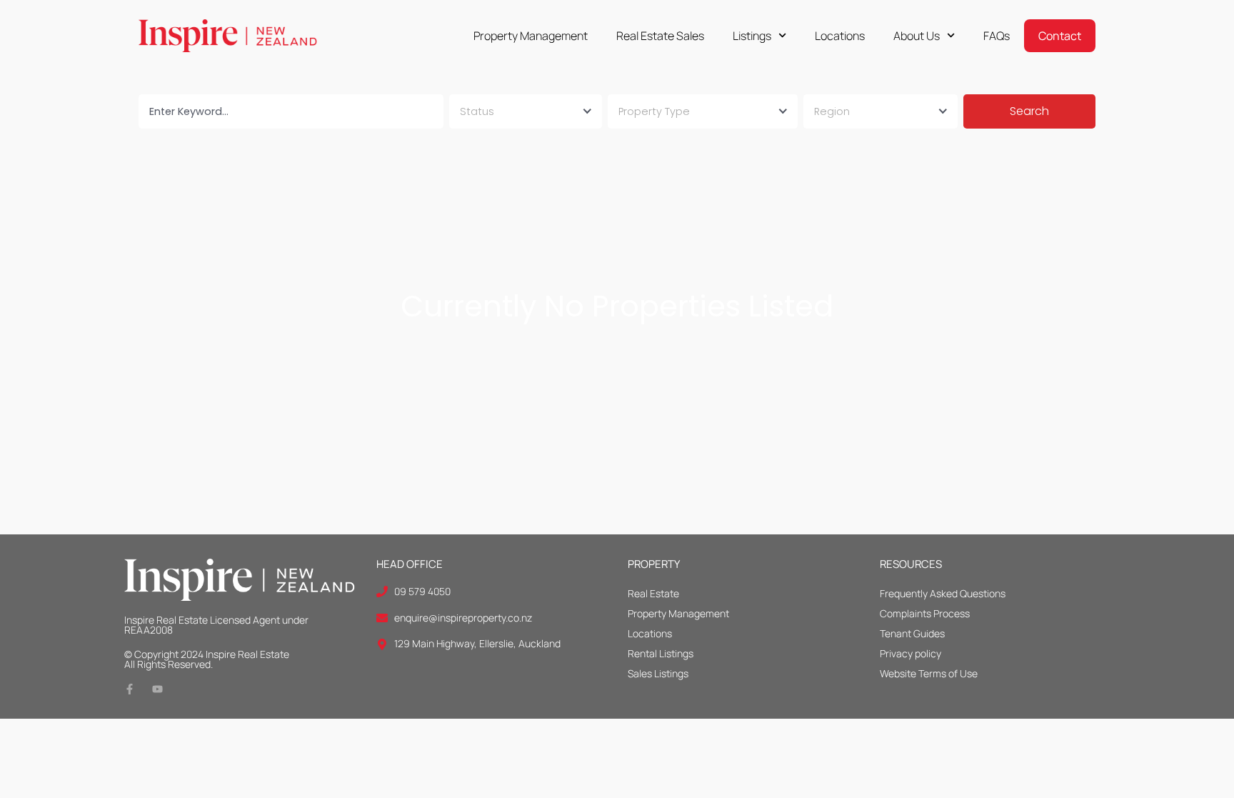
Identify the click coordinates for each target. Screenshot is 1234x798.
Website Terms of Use (929, 673)
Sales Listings (658, 673)
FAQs (996, 36)
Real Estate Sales (660, 36)
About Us (916, 36)
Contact (1059, 36)
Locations (840, 36)
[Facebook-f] (129, 689)
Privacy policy (910, 653)
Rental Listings (660, 653)
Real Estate (653, 593)
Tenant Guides (912, 633)
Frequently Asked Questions (942, 593)
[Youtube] (157, 689)
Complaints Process (925, 613)
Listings (752, 36)
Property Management (530, 36)
